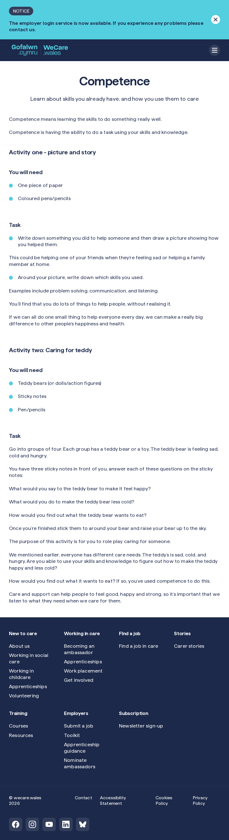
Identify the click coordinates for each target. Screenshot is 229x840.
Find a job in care (138, 646)
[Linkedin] (66, 824)
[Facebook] (15, 824)
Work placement (83, 670)
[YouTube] (49, 824)
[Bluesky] (82, 824)
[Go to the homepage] (40, 50)
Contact (83, 797)
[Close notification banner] (215, 19)
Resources (21, 735)
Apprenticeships (28, 686)
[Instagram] (32, 824)
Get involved (78, 680)
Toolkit (72, 735)
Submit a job (78, 725)
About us (19, 646)
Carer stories (189, 646)
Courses (18, 725)
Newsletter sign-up (141, 725)
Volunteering (24, 695)
